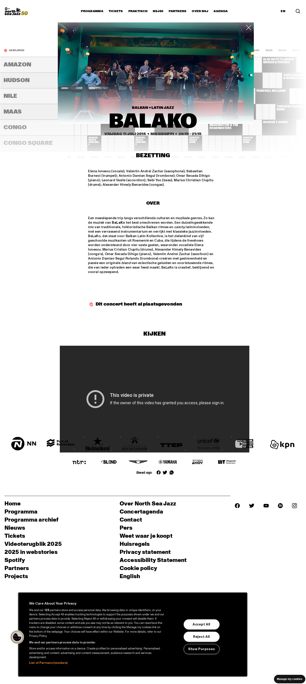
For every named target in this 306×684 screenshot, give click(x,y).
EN (283, 11)
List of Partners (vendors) (48, 663)
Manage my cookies (289, 679)
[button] (17, 637)
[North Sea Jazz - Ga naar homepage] (16, 11)
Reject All (201, 636)
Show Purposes (201, 649)
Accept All (201, 624)
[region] (133, 634)
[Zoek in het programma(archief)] (298, 11)
